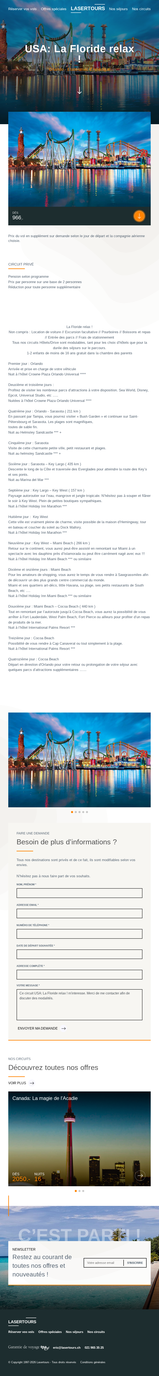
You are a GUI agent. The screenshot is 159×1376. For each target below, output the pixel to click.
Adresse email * (28, 905)
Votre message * (28, 985)
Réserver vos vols (22, 9)
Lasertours (88, 8)
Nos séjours (118, 9)
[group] (79, 1138)
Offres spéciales (53, 9)
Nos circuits (141, 9)
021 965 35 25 (94, 1347)
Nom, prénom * (26, 884)
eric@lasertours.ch (67, 1347)
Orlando (56, 69)
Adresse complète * (31, 966)
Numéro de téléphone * (33, 925)
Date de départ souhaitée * (36, 945)
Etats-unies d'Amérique (88, 69)
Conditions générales (92, 1362)
